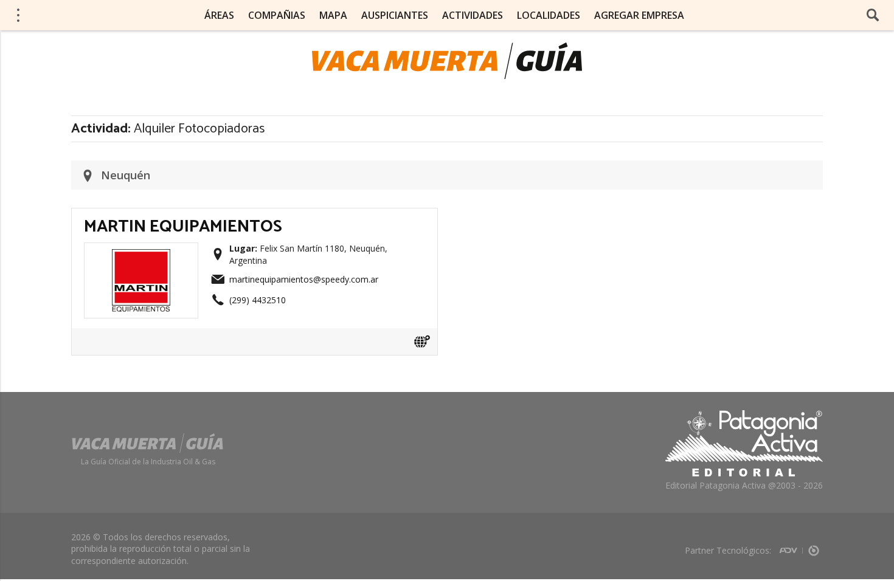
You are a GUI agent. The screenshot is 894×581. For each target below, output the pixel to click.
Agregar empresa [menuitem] (639, 15)
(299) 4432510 (257, 300)
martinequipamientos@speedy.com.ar (303, 279)
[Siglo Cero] (814, 547)
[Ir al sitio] (422, 341)
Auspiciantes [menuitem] (394, 15)
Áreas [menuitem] (219, 15)
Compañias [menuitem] (276, 15)
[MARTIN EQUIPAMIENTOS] (141, 252)
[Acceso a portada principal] (447, 61)
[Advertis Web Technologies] (791, 547)
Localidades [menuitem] (548, 15)
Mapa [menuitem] (333, 15)
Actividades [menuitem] (472, 15)
